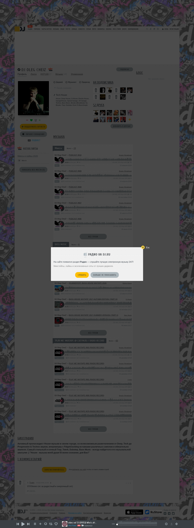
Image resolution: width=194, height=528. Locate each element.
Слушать (82, 275)
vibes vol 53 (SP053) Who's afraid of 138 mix (82, 522)
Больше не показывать (104, 275)
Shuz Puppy (72, 525)
